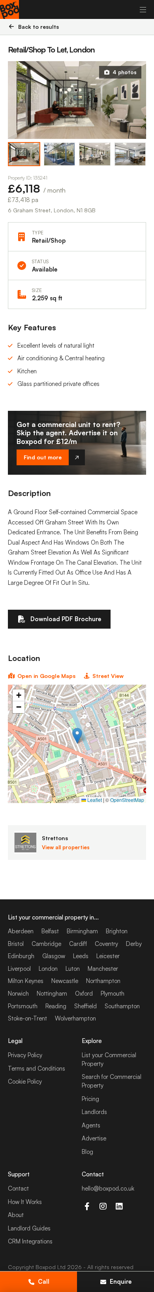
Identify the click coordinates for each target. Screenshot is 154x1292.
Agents (91, 1125)
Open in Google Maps (46, 675)
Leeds (80, 956)
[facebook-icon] (87, 1206)
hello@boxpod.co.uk (108, 1188)
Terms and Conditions (36, 1068)
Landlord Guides (29, 1228)
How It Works (25, 1202)
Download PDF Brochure (65, 619)
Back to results (38, 26)
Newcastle (64, 981)
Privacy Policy (25, 1055)
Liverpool (19, 968)
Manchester (103, 968)
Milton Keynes (25, 981)
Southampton (122, 1006)
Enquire (120, 1281)
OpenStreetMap (127, 799)
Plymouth (112, 993)
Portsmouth (23, 1006)
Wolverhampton (75, 1018)
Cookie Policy (25, 1081)
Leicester (108, 956)
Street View (108, 675)
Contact (18, 1188)
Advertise (94, 1138)
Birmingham (82, 931)
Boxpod (46, 1267)
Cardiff (78, 943)
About (16, 1215)
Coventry (106, 943)
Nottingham (52, 993)
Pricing (90, 1099)
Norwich (18, 993)
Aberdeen (21, 931)
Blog (87, 1151)
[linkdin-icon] (119, 1206)
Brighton (117, 931)
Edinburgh (21, 956)
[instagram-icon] (103, 1206)
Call (43, 1281)
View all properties (66, 847)
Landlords (94, 1112)
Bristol (16, 943)
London (48, 968)
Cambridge (46, 943)
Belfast (50, 931)
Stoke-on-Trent (27, 1018)
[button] (77, 736)
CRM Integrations (30, 1241)
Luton (73, 968)
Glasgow (53, 956)
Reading (55, 1006)
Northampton (103, 981)
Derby (134, 943)
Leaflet (94, 799)
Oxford (84, 993)
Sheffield (85, 1006)
